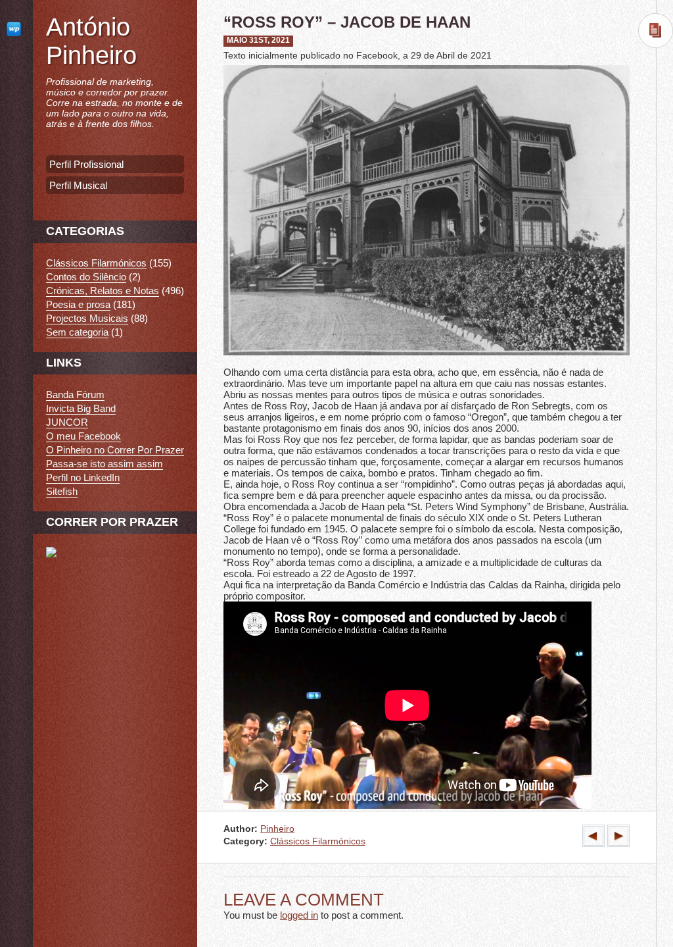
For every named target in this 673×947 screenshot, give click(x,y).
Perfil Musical (78, 185)
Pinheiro (277, 829)
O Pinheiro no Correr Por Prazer (115, 449)
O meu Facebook (83, 436)
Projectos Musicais (87, 318)
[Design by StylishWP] (16, 28)
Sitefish (62, 491)
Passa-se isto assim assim (104, 463)
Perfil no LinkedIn (83, 477)
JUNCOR (67, 422)
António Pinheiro (91, 41)
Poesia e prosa (78, 304)
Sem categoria (77, 332)
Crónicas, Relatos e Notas (102, 290)
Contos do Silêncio (86, 276)
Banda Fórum (75, 394)
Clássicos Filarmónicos (317, 841)
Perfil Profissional (86, 164)
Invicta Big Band (81, 408)
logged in (299, 915)
